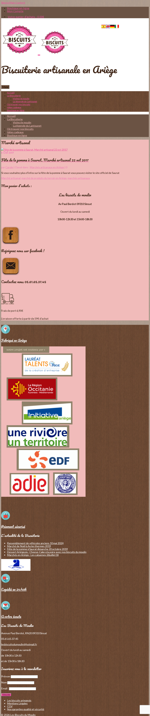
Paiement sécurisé (13, 526)
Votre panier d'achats (26, 17)
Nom (4, 682)
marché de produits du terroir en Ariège (44, 178)
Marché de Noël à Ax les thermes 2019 (29, 546)
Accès (125, 25)
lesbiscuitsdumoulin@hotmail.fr (19, 644)
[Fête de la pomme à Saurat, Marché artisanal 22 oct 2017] (34, 149)
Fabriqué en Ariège (14, 340)
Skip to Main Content (13, 2)
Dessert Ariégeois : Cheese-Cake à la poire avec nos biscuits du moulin (46, 552)
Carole (9, 167)
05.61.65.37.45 (140, 25)
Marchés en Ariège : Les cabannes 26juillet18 (33, 555)
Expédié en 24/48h (14, 589)
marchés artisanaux (79, 178)
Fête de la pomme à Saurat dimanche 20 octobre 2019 (37, 549)
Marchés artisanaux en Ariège (47, 167)
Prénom (5, 676)
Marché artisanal (11, 178)
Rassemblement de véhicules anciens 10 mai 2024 (35, 543)
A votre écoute (11, 616)
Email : (5, 688)
